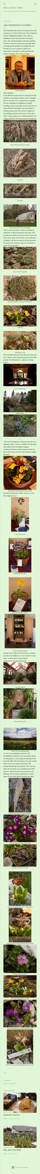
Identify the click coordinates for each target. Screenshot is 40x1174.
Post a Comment (9, 1083)
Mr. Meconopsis (12, 1150)
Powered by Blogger (21, 1167)
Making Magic (11, 1114)
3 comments (13, 1153)
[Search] (35, 3)
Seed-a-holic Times (13, 7)
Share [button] (5, 1073)
